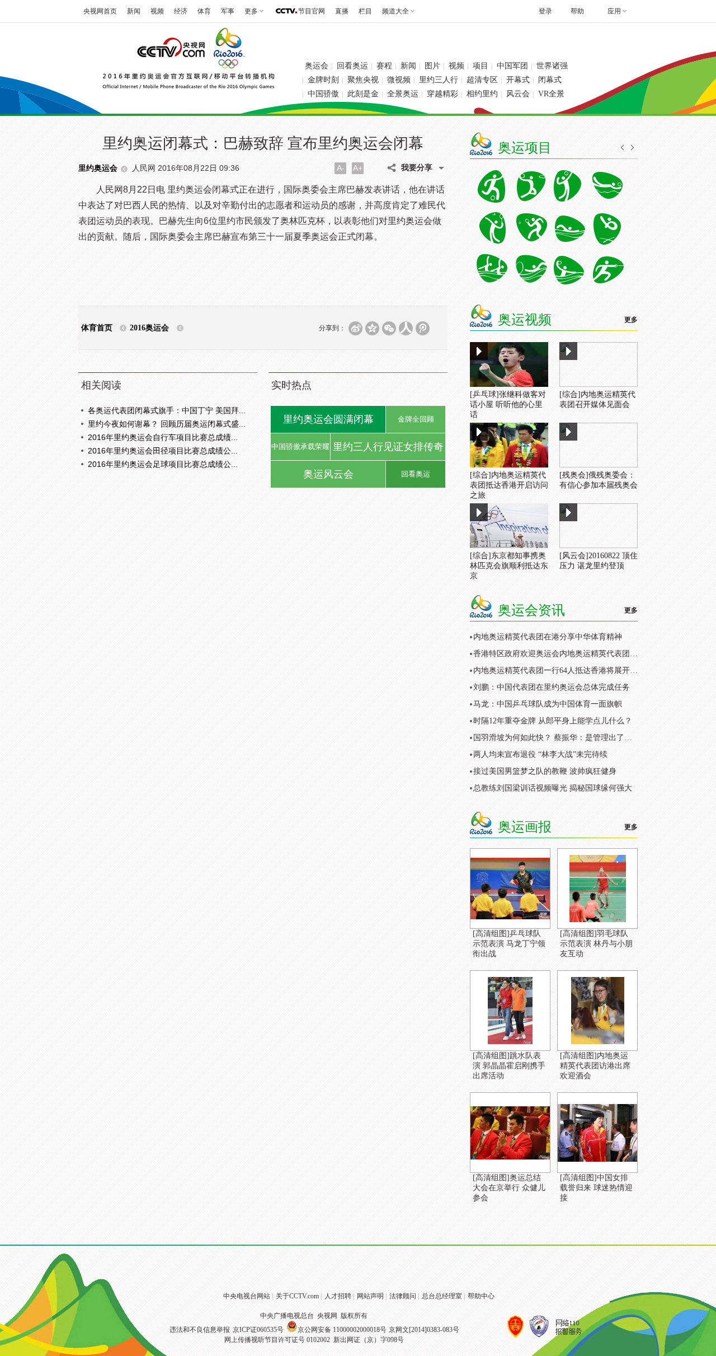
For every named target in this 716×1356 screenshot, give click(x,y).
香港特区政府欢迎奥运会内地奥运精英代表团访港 (559, 653)
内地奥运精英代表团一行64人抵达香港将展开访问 (559, 670)
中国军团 (512, 66)
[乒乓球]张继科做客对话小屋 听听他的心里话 (508, 404)
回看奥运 (352, 66)
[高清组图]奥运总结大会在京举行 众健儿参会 (509, 1187)
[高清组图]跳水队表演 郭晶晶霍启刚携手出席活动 (509, 1065)
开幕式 (518, 80)
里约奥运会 (97, 168)
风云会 (518, 94)
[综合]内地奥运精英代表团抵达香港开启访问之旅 (509, 485)
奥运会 (316, 66)
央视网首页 (100, 11)
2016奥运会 (149, 328)
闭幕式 (550, 80)
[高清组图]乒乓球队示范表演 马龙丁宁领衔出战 (509, 943)
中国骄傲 (323, 94)
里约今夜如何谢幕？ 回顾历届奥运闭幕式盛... (167, 423)
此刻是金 (363, 94)
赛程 (384, 66)
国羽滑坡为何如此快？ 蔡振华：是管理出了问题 (556, 737)
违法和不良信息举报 (199, 1330)
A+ (357, 167)
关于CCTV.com (297, 1296)
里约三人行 (438, 80)
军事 (227, 11)
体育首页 (96, 328)
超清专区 (482, 80)
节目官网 (311, 11)
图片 (432, 66)
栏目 (365, 11)
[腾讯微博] (423, 328)
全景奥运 (402, 94)
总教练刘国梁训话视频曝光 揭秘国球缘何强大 (552, 788)
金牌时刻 (323, 80)
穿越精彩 (442, 94)
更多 (631, 320)
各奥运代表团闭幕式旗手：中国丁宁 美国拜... (167, 410)
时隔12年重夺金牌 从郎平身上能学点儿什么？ (552, 721)
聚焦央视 (363, 80)
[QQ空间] (372, 328)
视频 (157, 11)
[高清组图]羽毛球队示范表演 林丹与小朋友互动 (596, 943)
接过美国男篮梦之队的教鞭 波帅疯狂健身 (544, 771)
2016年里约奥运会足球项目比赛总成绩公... (163, 464)
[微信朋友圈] (389, 328)
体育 (204, 11)
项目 (480, 66)
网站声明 (370, 1296)
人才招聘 (337, 1296)
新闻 (133, 11)
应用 (614, 11)
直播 (341, 11)
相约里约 (482, 94)
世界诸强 (552, 66)
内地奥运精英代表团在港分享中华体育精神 (547, 637)
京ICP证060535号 (258, 1330)
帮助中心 (481, 1296)
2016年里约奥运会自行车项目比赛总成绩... (163, 437)
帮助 (577, 11)
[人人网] (406, 328)
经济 (180, 11)
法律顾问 (402, 1296)
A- (341, 167)
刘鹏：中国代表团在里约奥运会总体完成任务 (551, 687)
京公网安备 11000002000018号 (342, 1330)
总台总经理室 (442, 1296)
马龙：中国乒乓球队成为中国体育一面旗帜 (547, 704)
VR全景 (551, 94)
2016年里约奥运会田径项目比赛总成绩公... (163, 450)
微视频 (399, 80)
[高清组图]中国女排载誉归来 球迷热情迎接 (596, 1187)
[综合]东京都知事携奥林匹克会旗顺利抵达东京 (509, 565)
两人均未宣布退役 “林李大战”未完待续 (540, 754)
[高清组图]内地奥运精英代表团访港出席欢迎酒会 (595, 1065)
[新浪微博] (355, 328)
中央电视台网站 (246, 1296)
